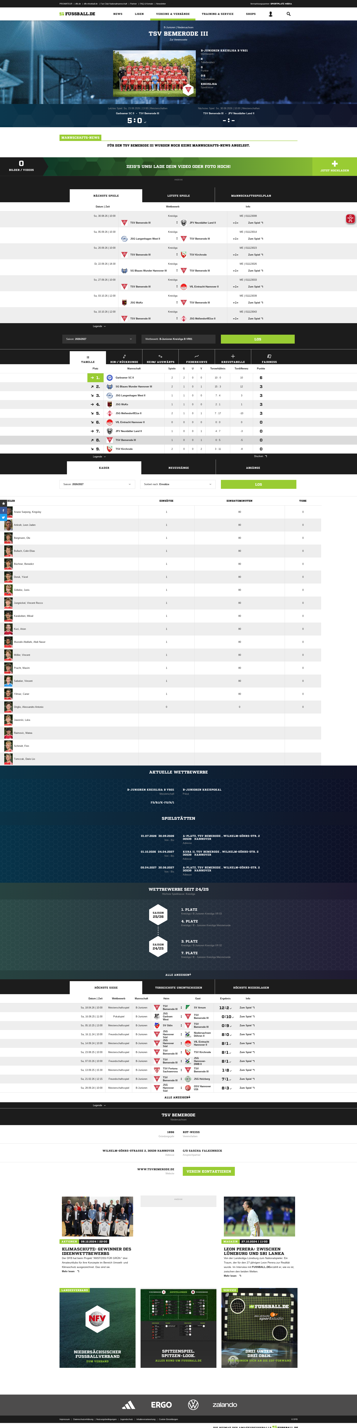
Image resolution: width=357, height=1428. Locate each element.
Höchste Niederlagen (251, 987)
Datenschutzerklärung (83, 1419)
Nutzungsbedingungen (106, 1419)
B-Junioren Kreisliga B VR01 (224, 50)
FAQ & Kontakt (146, 4)
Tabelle (88, 362)
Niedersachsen (185, 27)
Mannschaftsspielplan (251, 195)
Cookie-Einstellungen (168, 1419)
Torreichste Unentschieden (178, 987)
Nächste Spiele (106, 195)
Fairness (269, 362)
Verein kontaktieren (208, 1171)
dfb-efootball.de (91, 4)
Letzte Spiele (178, 195)
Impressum (65, 1419)
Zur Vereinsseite (178, 39)
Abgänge (253, 468)
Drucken (258, 456)
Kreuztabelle (233, 362)
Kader (104, 468)
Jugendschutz (126, 1419)
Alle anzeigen (177, 975)
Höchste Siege (106, 987)
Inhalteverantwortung (145, 1419)
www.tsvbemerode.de (155, 1169)
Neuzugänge (178, 468)
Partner (133, 4)
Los (257, 339)
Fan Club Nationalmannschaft (114, 4)
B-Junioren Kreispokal (202, 789)
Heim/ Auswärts (160, 362)
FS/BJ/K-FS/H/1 (162, 802)
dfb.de (78, 4)
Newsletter (161, 4)
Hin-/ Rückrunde (124, 362)
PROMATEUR (66, 4)
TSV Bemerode (178, 1115)
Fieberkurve (196, 362)
